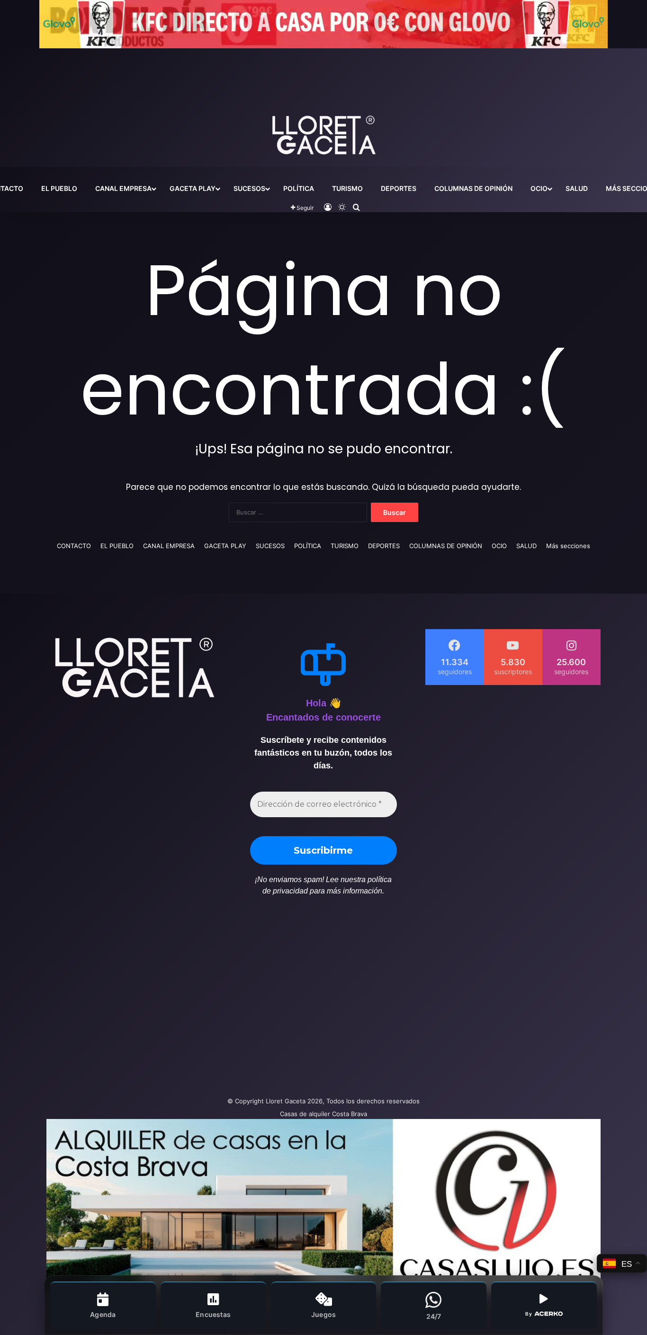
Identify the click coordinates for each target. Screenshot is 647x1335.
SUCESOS (249, 188)
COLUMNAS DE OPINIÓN (473, 188)
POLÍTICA (298, 188)
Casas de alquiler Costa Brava (323, 1114)
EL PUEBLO (59, 188)
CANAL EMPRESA (123, 188)
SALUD (577, 188)
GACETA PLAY (193, 188)
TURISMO (347, 188)
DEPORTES (398, 188)
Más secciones (568, 546)
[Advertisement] (228, 1001)
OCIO (539, 188)
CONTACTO (74, 546)
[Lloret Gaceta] (323, 103)
